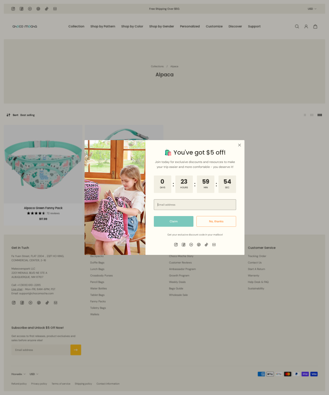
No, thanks (216, 221)
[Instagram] (176, 245)
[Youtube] (191, 245)
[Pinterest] (199, 245)
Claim (174, 221)
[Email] (214, 245)
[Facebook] (183, 245)
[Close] (239, 145)
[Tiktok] (206, 245)
